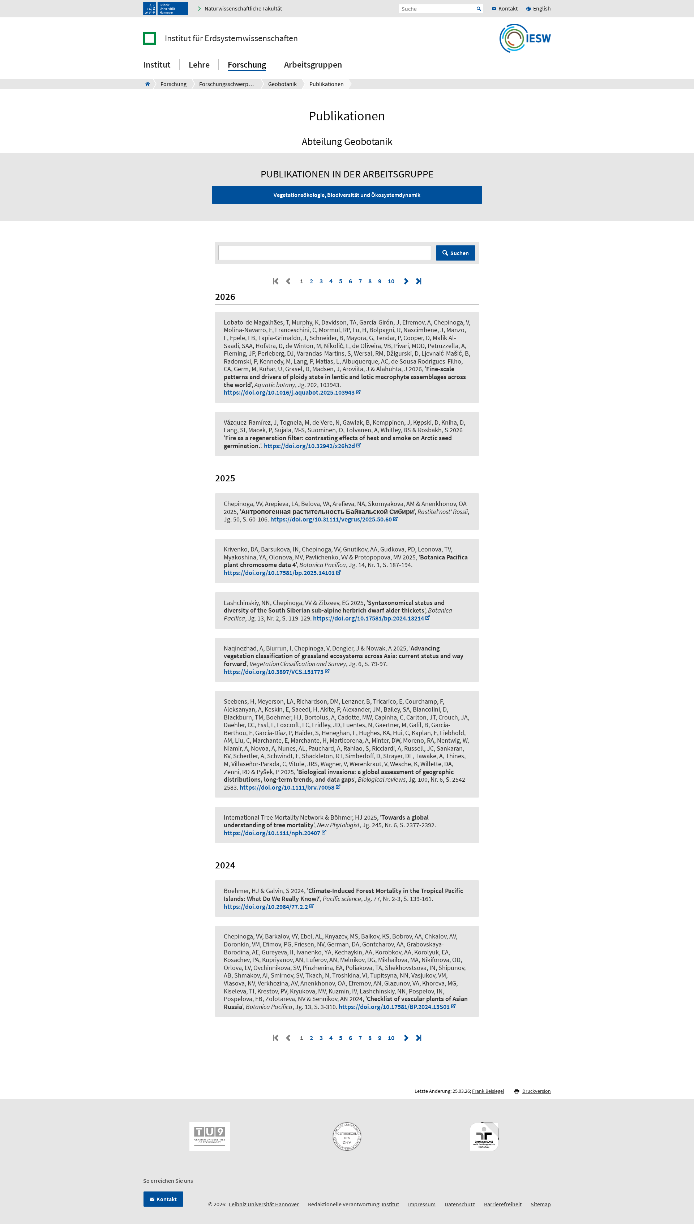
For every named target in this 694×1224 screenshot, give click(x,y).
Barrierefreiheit (503, 1204)
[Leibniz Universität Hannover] (165, 8)
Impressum (422, 1204)
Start (479, 8)
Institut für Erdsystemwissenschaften (231, 38)
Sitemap (541, 1204)
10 (391, 281)
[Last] (418, 281)
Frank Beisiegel (488, 1091)
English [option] (542, 8)
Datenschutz (460, 1204)
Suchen (459, 253)
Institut (390, 1204)
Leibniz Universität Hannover (264, 1204)
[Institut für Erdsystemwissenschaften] (145, 84)
